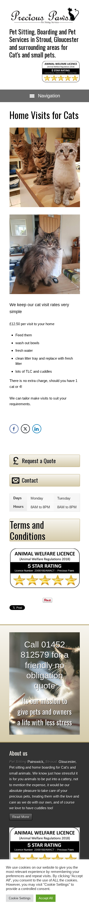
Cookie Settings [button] (20, 898)
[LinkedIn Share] (36, 428)
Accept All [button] (46, 898)
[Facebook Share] (14, 428)
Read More (20, 817)
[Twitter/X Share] (25, 428)
